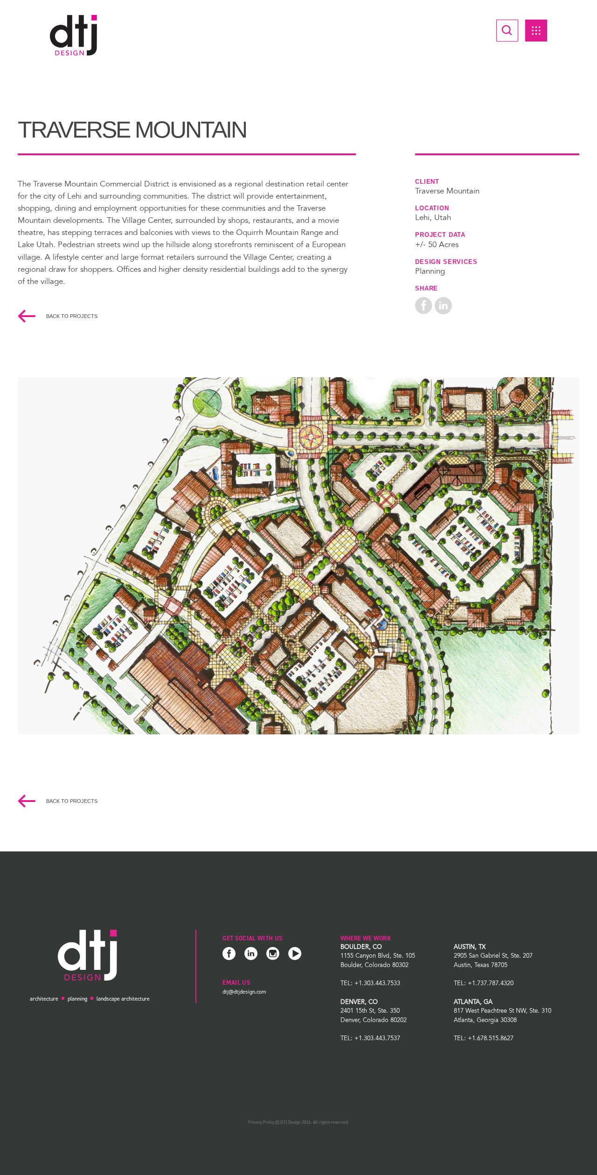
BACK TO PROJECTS (71, 316)
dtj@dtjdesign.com (244, 991)
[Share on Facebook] (423, 306)
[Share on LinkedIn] (443, 306)
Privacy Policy (261, 1122)
